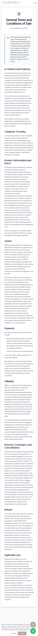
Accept (22, 633)
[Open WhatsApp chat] (33, 631)
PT (33, 2)
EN (35, 2)
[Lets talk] (33, 624)
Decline (14, 633)
